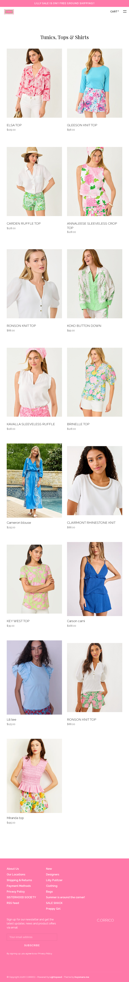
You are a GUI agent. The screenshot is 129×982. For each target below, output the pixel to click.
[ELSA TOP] (34, 83)
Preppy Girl (53, 908)
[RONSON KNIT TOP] (34, 284)
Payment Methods (19, 885)
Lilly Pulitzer (54, 880)
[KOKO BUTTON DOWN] (94, 284)
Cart (114, 11)
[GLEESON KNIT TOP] (94, 83)
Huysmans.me (81, 977)
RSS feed (13, 903)
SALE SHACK (54, 903)
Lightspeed (56, 977)
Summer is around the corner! (65, 897)
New (49, 868)
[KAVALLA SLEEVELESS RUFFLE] (34, 382)
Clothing (51, 885)
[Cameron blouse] (34, 481)
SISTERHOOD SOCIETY (21, 897)
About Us (13, 868)
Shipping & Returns (19, 880)
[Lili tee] (34, 678)
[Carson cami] (94, 579)
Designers (52, 874)
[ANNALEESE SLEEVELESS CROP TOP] (94, 182)
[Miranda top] (34, 776)
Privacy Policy (16, 891)
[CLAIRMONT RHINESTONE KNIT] (94, 481)
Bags (49, 891)
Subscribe (32, 945)
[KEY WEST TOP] (34, 579)
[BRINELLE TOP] (94, 382)
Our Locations (16, 874)
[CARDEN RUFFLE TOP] (34, 182)
